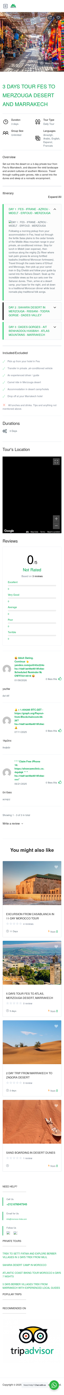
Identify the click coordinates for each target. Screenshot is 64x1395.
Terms (42, 532)
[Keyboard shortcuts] (27, 532)
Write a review (11, 823)
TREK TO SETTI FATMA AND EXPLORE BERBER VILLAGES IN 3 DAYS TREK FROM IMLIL (29, 1255)
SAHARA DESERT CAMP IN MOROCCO (24, 1265)
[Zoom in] (56, 518)
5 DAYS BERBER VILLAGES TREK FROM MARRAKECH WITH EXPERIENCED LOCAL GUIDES (31, 1285)
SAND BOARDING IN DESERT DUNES (30, 1153)
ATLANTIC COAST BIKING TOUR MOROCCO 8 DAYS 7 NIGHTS (32, 1274)
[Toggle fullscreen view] (56, 461)
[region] (32, 495)
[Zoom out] (56, 525)
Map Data (34, 532)
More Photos (52, 63)
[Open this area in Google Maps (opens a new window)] (9, 531)
